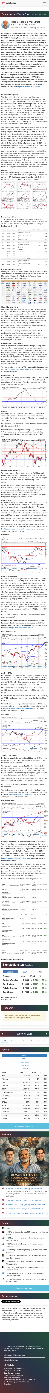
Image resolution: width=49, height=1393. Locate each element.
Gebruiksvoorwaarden (12, 1373)
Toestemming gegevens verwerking (16, 1382)
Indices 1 (24, 1055)
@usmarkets (13, 1296)
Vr (31, 1040)
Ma (5, 1040)
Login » (29, 1017)
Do (24, 1040)
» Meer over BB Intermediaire (14, 1355)
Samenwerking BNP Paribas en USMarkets (19, 1379)
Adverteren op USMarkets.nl (14, 1368)
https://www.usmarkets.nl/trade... (29, 86)
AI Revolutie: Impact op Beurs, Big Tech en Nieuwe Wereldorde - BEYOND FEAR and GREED (24, 1189)
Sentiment (25, 1069)
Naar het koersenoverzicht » (24, 1126)
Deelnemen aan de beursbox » (24, 1288)
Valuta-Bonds (25, 1065)
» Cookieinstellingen (11, 1360)
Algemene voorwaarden (12, 1377)
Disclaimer (7, 1384)
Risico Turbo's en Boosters (13, 1375)
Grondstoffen (25, 1062)
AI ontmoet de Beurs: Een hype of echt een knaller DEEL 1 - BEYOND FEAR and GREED (26, 1214)
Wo (18, 1040)
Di (11, 1040)
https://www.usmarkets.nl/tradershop (18, 529)
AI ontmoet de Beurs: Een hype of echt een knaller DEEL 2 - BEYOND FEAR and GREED (26, 1210)
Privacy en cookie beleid (12, 1371)
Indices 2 (24, 1059)
